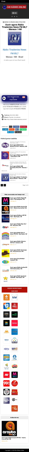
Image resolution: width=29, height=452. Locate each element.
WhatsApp (23, 129)
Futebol (11, 163)
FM (9, 22)
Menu (4, 1)
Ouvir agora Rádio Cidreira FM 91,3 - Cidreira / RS (18, 242)
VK (17, 129)
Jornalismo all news (18, 163)
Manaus (17, 22)
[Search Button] (17, 17)
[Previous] (2, 185)
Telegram (11, 132)
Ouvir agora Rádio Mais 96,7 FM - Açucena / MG (18, 224)
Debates (17, 162)
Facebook (17, 126)
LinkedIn (6, 129)
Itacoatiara (23, 152)
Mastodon (18, 132)
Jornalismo (12, 22)
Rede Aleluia (12, 143)
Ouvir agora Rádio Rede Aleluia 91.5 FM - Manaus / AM (18, 145)
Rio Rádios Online (19, 450)
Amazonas (6, 22)
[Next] (5, 185)
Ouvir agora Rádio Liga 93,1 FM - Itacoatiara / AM (18, 155)
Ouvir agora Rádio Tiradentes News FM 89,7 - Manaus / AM (14, 27)
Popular (21, 22)
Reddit (12, 129)
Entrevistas (21, 162)
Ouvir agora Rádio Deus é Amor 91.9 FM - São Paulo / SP (18, 233)
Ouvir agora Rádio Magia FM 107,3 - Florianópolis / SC (18, 198)
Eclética (17, 152)
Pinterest (24, 126)
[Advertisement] (14, 78)
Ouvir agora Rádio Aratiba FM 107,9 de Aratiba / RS (18, 268)
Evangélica (17, 141)
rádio (24, 22)
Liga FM (11, 153)
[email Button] (14, 17)
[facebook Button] (12, 17)
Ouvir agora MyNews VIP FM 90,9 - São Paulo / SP (18, 216)
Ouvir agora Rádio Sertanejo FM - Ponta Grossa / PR (18, 250)
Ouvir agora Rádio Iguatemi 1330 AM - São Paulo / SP (18, 276)
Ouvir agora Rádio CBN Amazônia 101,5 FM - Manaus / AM (18, 167)
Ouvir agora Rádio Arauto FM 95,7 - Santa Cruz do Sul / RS (18, 207)
